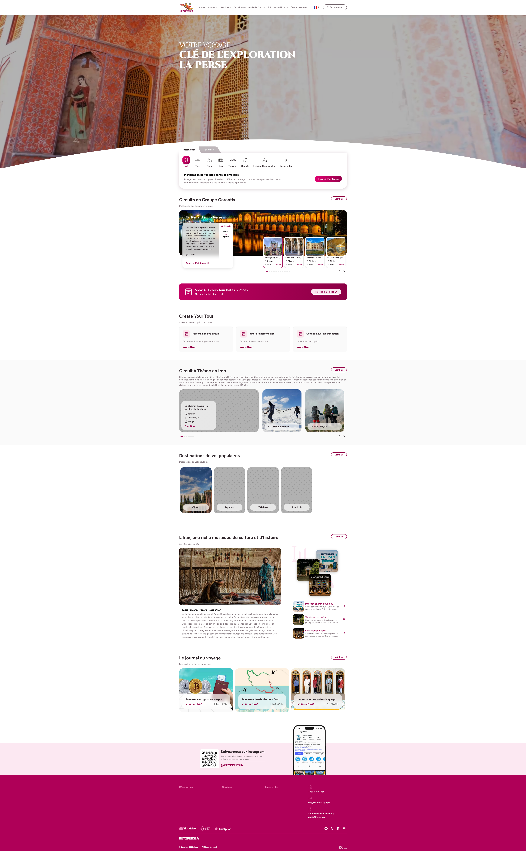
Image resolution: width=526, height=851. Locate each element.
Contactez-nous (299, 7)
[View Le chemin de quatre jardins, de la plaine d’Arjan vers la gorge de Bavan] (219, 410)
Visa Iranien (240, 7)
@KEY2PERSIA (232, 765)
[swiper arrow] (339, 436)
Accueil (202, 7)
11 (289, 272)
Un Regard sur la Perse (204, 217)
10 (287, 272)
